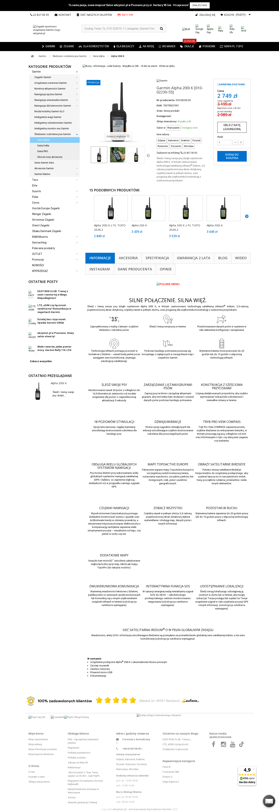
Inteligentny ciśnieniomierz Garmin (53, 122)
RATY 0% (127, 15)
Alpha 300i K (215, 225)
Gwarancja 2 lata (193, 258)
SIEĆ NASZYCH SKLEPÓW (96, 15)
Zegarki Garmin (42, 77)
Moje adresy (35, 744)
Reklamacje (74, 767)
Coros (35, 202)
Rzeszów (130, 764)
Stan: (160, 110)
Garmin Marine (42, 174)
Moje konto (36, 733)
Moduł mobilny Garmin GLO (49, 111)
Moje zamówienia (38, 739)
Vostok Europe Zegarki (46, 208)
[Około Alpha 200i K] (37, 391)
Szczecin (142, 764)
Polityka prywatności (79, 752)
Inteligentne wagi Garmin (47, 117)
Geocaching (39, 242)
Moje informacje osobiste (42, 749)
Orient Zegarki (40, 225)
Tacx (35, 179)
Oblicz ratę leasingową (232, 127)
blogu (194, 733)
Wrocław (134, 769)
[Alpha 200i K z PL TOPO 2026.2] (111, 208)
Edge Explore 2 (171, 781)
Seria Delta (43, 145)
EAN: (159, 105)
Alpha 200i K (59, 383)
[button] (67, 46)
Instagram (99, 269)
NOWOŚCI (38, 265)
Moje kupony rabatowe (41, 754)
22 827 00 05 (41, 15)
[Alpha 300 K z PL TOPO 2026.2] (186, 208)
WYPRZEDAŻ (40, 271)
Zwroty (71, 797)
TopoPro (102, 567)
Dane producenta (135, 269)
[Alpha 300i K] (223, 208)
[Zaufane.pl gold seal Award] (31, 701)
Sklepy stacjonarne (39, 781)
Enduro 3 (167, 776)
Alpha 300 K (139, 225)
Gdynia (120, 759)
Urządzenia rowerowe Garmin (50, 82)
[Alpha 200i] (99, 154)
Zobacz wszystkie (41, 361)
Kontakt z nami (36, 776)
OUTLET (37, 253)
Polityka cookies (77, 757)
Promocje (38, 259)
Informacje (100, 258)
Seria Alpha (43, 139)
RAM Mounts (40, 236)
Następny (148, 155)
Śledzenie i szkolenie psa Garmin (52, 134)
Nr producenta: (166, 100)
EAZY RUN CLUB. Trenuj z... (177, 739)
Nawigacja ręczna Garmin (48, 94)
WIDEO (241, 258)
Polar (35, 196)
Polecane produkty (43, 248)
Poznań (120, 764)
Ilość (220, 136)
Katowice (130, 759)
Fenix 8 (166, 766)
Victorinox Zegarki (43, 219)
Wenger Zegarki (41, 214)
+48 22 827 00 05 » (132, 748)
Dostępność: (164, 116)
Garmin (36, 71)
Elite (34, 185)
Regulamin (73, 747)
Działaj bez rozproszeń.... (176, 749)
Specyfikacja (157, 258)
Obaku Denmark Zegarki (46, 231)
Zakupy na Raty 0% (78, 762)
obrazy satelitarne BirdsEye (226, 469)
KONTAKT (64, 15)
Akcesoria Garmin (44, 168)
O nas (31, 771)
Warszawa (122, 769)
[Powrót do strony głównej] (32, 56)
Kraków (140, 759)
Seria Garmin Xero (44, 162)
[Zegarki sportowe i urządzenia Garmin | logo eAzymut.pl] (55, 30)
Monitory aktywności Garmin (49, 88)
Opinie (166, 269)
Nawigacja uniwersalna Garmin (51, 100)
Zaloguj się (207, 15)
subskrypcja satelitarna (175, 601)
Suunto (36, 191)
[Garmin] (162, 80)
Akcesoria (128, 258)
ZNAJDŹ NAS (199, 5)
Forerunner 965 (171, 771)
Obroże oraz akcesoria (49, 157)
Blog (222, 258)
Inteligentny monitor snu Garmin (51, 128)
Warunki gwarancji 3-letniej (82, 802)
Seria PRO (42, 151)
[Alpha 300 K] (148, 208)
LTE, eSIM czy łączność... (176, 744)
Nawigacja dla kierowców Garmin (52, 105)
